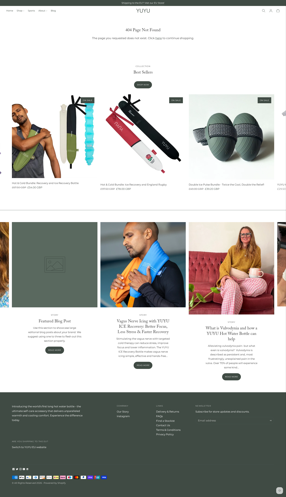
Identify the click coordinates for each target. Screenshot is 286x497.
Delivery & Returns (167, 411)
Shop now (143, 85)
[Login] (271, 10)
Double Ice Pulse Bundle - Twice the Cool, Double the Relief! (226, 184)
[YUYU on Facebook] (14, 469)
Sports (31, 10)
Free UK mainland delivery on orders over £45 (143, 2)
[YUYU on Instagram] (20, 469)
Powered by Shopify (55, 483)
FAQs (159, 416)
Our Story (123, 411)
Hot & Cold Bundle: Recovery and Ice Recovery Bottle (45, 183)
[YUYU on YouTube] (24, 469)
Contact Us (163, 425)
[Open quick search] (264, 10)
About (41, 10)
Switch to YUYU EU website (29, 447)
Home (9, 10)
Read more (143, 365)
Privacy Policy (165, 434)
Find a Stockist (165, 420)
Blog (53, 10)
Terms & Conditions (168, 429)
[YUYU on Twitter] (17, 469)
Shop (19, 10)
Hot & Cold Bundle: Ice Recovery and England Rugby (133, 184)
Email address (206, 417)
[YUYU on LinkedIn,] (27, 469)
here (158, 38)
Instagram (123, 416)
